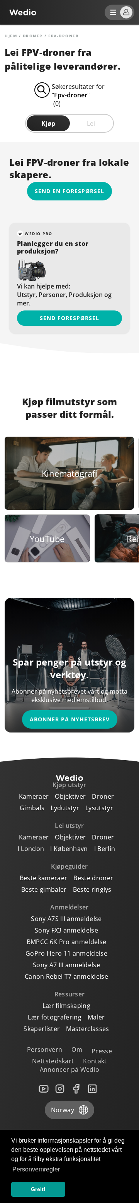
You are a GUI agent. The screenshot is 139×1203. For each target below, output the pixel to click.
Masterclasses (87, 1028)
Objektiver (70, 796)
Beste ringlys (92, 889)
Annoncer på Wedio (69, 1069)
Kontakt (95, 1061)
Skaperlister (42, 1028)
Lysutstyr (99, 808)
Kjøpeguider (69, 866)
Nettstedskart (53, 1061)
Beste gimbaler (43, 889)
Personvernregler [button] (36, 1169)
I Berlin (104, 848)
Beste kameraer (43, 878)
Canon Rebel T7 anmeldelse (66, 976)
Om (76, 1049)
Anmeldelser (69, 907)
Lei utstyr (69, 825)
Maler (96, 1017)
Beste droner (93, 878)
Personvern (44, 1049)
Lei (91, 123)
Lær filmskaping (66, 1005)
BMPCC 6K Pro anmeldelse (66, 942)
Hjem (11, 35)
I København (69, 848)
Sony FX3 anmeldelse (66, 930)
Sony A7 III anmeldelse (66, 965)
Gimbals (32, 808)
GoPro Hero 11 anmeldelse (66, 953)
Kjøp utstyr (69, 785)
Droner (33, 35)
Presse (102, 1051)
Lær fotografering (54, 1017)
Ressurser (69, 994)
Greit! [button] (38, 1189)
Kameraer (34, 796)
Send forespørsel (69, 318)
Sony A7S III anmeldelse (66, 918)
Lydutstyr (65, 808)
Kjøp (48, 123)
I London (31, 848)
